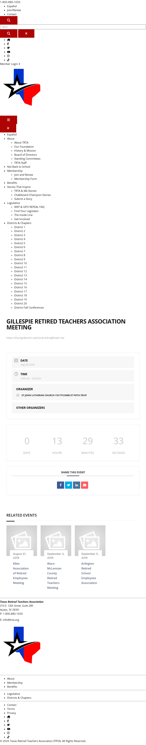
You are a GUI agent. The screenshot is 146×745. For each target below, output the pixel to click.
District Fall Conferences (29, 307)
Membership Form (25, 179)
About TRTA (21, 142)
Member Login (9, 64)
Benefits (12, 182)
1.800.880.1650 (13, 613)
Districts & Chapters (19, 223)
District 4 (19, 239)
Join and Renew (23, 174)
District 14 (20, 279)
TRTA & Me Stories (25, 191)
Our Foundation (24, 146)
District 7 (19, 251)
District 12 (20, 271)
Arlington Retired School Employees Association (89, 573)
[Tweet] (68, 485)
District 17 (20, 291)
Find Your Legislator (26, 211)
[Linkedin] (76, 485)
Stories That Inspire (19, 187)
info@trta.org (11, 619)
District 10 (20, 263)
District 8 (19, 255)
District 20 (20, 303)
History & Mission (25, 150)
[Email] (84, 485)
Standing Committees (27, 158)
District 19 (20, 299)
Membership (15, 170)
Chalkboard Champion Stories (32, 195)
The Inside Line (23, 215)
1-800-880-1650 (10, 2)
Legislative (13, 203)
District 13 (20, 275)
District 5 (19, 243)
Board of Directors (25, 154)
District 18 (20, 295)
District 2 (19, 231)
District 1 (19, 227)
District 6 (19, 247)
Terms (11, 709)
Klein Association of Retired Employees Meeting (21, 573)
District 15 (20, 283)
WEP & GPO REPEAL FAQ (29, 207)
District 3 (19, 235)
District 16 (20, 287)
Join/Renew (14, 10)
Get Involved (22, 219)
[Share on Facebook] (60, 485)
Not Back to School (18, 166)
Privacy (11, 713)
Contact (11, 14)
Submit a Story (23, 199)
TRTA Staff (20, 162)
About (10, 138)
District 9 (19, 259)
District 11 (20, 267)
